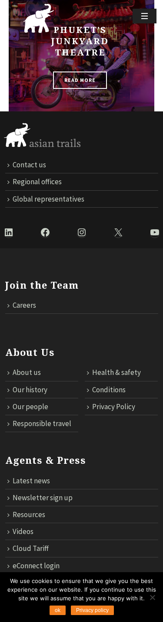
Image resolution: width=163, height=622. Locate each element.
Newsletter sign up (43, 497)
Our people (30, 406)
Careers (24, 305)
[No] (152, 597)
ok (57, 610)
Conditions (109, 389)
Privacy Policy (113, 406)
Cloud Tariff (31, 548)
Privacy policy (92, 610)
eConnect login (36, 565)
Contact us (29, 164)
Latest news (31, 480)
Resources (29, 514)
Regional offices (37, 181)
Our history (30, 389)
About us (27, 372)
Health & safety (116, 372)
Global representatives (48, 199)
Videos (23, 531)
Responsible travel (42, 423)
